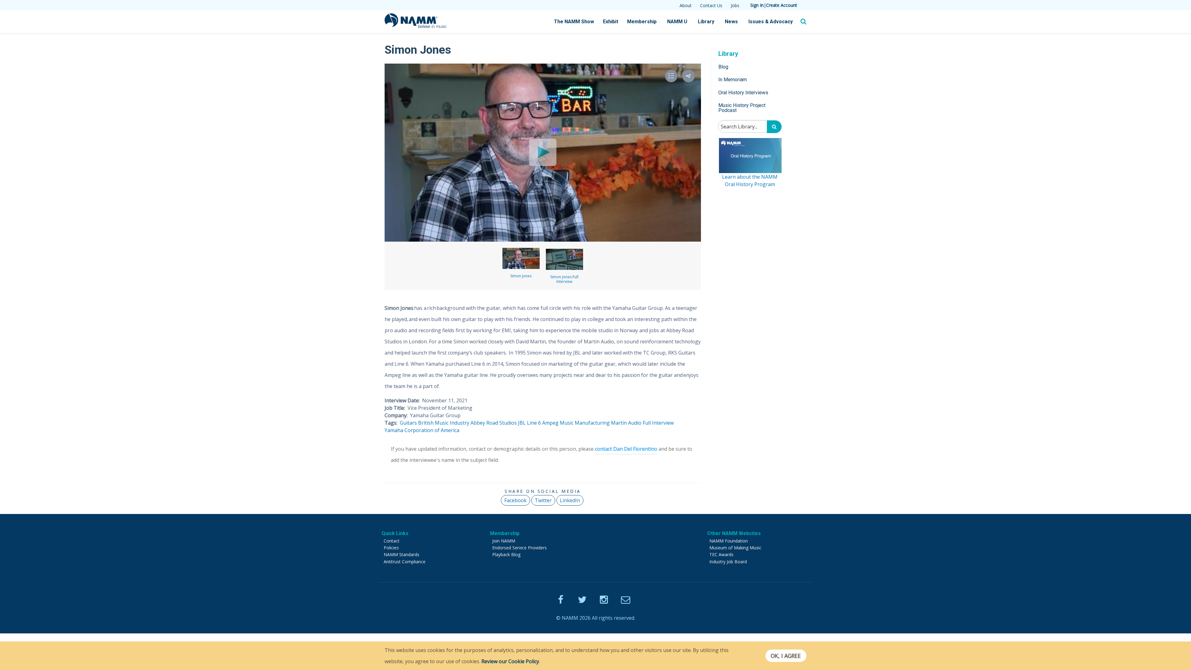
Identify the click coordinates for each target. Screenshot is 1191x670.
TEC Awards (721, 554)
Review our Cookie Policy (510, 661)
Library (706, 22)
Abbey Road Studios (494, 422)
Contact (391, 541)
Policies (391, 548)
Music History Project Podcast (741, 107)
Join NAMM (503, 541)
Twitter (543, 500)
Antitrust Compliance (405, 562)
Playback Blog (506, 554)
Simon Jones (521, 276)
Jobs (735, 5)
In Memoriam (732, 80)
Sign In (757, 5)
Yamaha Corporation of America (422, 430)
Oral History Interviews (743, 93)
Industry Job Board (728, 562)
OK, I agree (786, 655)
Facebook (515, 500)
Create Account (781, 5)
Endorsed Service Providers (519, 548)
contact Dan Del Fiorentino (626, 448)
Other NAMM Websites (734, 533)
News (731, 22)
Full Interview (658, 422)
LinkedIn (570, 500)
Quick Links (394, 533)
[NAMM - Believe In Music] (416, 26)
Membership (642, 22)
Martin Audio (626, 422)
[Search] (774, 126)
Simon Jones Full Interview (564, 279)
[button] (688, 76)
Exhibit (610, 22)
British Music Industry (443, 422)
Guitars (408, 422)
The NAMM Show (574, 22)
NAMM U (677, 22)
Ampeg (550, 422)
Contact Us (711, 5)
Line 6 (534, 422)
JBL (522, 422)
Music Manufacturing (585, 422)
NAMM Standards (401, 554)
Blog (723, 67)
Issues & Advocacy (770, 22)
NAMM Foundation (728, 541)
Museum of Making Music (735, 548)
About (686, 5)
